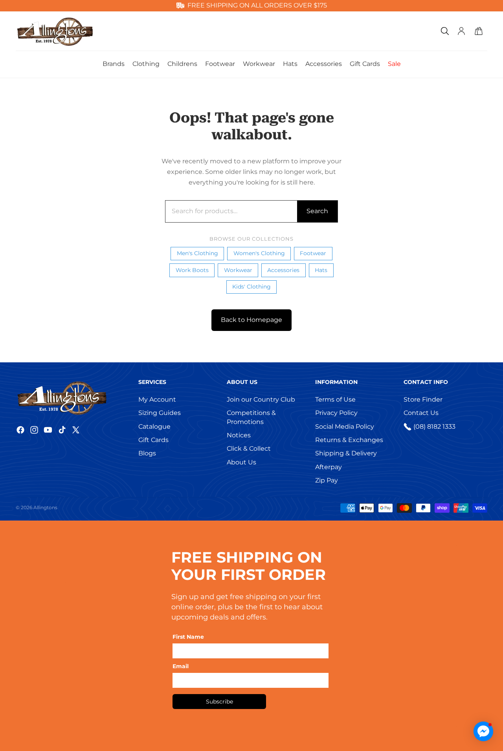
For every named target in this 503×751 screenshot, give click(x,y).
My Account (157, 399)
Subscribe (219, 701)
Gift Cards (153, 440)
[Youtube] (48, 430)
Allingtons (45, 507)
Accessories (283, 270)
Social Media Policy (344, 426)
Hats (321, 270)
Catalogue (154, 426)
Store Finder (423, 399)
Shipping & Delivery (346, 453)
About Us (241, 462)
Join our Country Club (261, 399)
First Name (188, 636)
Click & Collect (249, 448)
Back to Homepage (251, 319)
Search (317, 211)
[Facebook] (20, 430)
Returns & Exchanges (349, 440)
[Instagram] (34, 430)
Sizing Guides (159, 413)
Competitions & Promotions (251, 417)
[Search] (444, 31)
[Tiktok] (62, 430)
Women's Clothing (259, 253)
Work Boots (192, 270)
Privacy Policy (336, 413)
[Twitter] (76, 430)
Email (181, 666)
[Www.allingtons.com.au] (75, 397)
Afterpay (328, 467)
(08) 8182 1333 (434, 426)
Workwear (238, 270)
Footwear (313, 253)
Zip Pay (326, 480)
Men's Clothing (197, 253)
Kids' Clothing (251, 286)
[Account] (461, 31)
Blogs (147, 453)
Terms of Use (335, 399)
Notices (239, 435)
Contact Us (421, 413)
